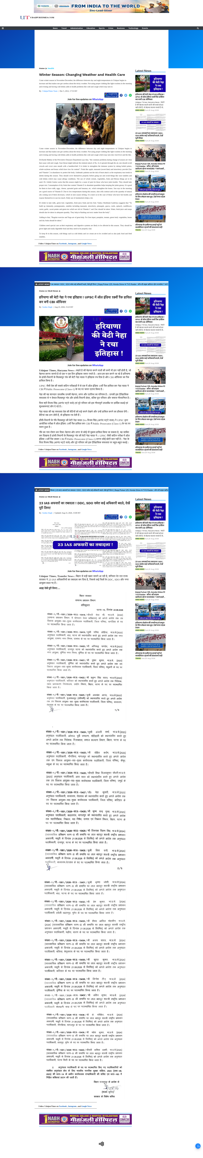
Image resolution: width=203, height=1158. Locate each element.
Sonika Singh (47, 307)
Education (91, 28)
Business (121, 28)
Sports (102, 28)
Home (42, 68)
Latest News (143, 70)
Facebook (63, 244)
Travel (64, 28)
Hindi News (53, 291)
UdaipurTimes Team (49, 91)
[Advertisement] (101, 46)
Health (51, 68)
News (55, 28)
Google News (86, 244)
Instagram (72, 244)
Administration (76, 28)
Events (145, 28)
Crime (110, 28)
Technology (133, 28)
